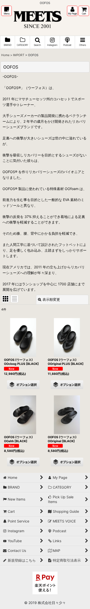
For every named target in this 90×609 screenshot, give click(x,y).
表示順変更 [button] (51, 299)
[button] (6, 11)
